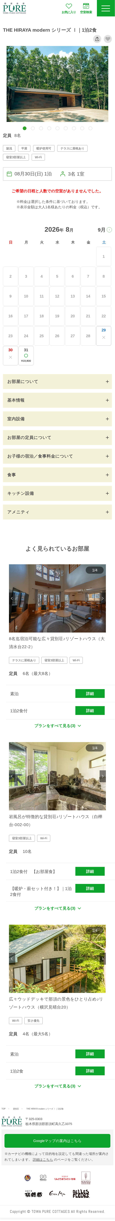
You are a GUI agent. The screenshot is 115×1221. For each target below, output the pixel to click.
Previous (12, 598)
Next (103, 598)
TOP (3, 1109)
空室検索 (86, 12)
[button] (24, 128)
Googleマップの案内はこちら (57, 1141)
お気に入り (69, 12)
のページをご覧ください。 (64, 1159)
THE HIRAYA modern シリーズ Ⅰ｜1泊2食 (45, 1109)
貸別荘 (16, 1109)
